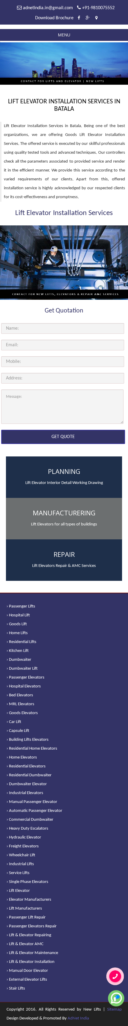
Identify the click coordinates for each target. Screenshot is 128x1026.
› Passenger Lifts (21, 606)
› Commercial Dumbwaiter (30, 819)
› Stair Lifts (16, 988)
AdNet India (78, 1018)
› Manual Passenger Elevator (32, 802)
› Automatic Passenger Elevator (34, 811)
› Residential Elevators (26, 766)
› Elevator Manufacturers (29, 899)
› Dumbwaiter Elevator (27, 784)
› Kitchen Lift (18, 651)
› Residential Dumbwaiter (29, 775)
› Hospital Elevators (24, 686)
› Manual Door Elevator (27, 971)
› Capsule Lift (18, 731)
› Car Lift (14, 722)
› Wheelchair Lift (21, 855)
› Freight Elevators (23, 846)
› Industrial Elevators (25, 793)
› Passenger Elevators (25, 677)
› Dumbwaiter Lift (22, 668)
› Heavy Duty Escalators (27, 828)
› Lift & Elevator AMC (25, 944)
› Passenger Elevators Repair (32, 926)
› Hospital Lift (18, 615)
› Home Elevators (22, 757)
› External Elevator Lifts (27, 979)
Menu (64, 35)
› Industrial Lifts (20, 864)
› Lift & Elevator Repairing (29, 935)
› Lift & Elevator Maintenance (32, 953)
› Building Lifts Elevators (28, 740)
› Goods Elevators (22, 713)
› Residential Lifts (21, 642)
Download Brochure (54, 18)
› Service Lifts (18, 873)
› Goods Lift (17, 624)
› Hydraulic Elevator (24, 837)
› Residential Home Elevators (32, 748)
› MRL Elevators (20, 704)
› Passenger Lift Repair (26, 917)
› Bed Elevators (20, 695)
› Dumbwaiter (19, 660)
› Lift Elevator (18, 891)
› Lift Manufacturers (24, 908)
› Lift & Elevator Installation (30, 962)
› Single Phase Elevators (27, 882)
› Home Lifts (17, 633)
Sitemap (114, 1009)
